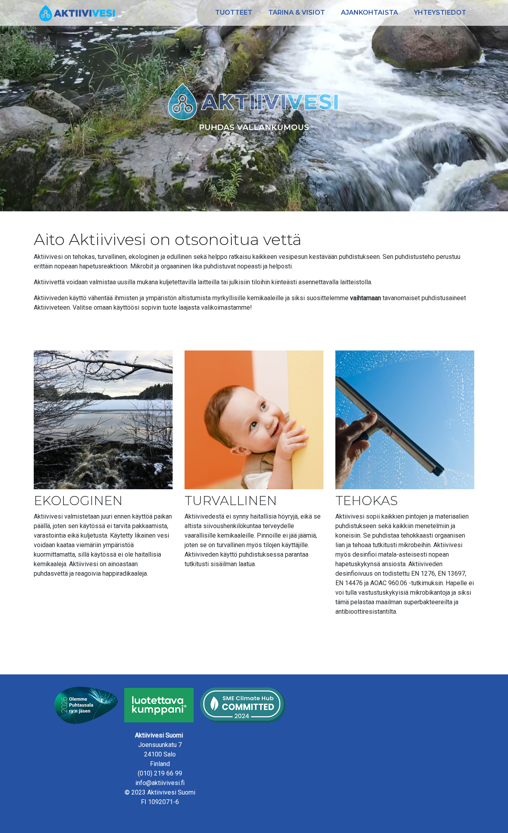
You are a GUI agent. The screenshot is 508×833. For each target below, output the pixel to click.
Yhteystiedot (440, 12)
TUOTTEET (233, 12)
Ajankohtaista (369, 12)
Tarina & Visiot (296, 12)
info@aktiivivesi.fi (160, 783)
